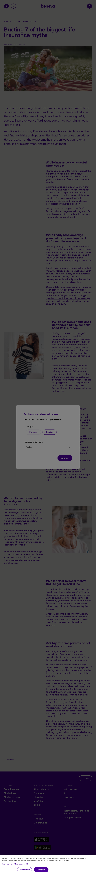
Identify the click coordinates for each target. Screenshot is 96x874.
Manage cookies (24, 869)
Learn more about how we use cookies (15, 864)
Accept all (41, 869)
